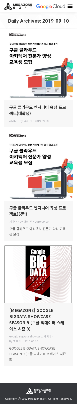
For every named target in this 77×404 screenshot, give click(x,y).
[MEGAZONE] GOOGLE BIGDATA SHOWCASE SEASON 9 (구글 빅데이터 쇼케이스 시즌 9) (36, 319)
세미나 (13, 121)
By (26, 121)
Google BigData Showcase (25, 336)
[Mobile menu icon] (70, 6)
